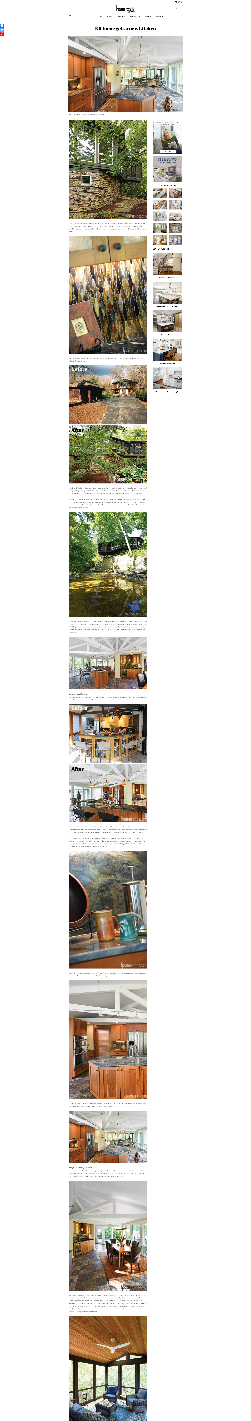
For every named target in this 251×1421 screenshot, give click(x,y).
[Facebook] (2, 26)
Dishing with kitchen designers (167, 306)
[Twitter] (2, 30)
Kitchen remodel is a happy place (168, 392)
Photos (99, 16)
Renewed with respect (167, 278)
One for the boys (167, 335)
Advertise (148, 16)
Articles (109, 16)
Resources (121, 16)
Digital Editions (135, 16)
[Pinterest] (2, 34)
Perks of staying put (167, 363)
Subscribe (159, 16)
